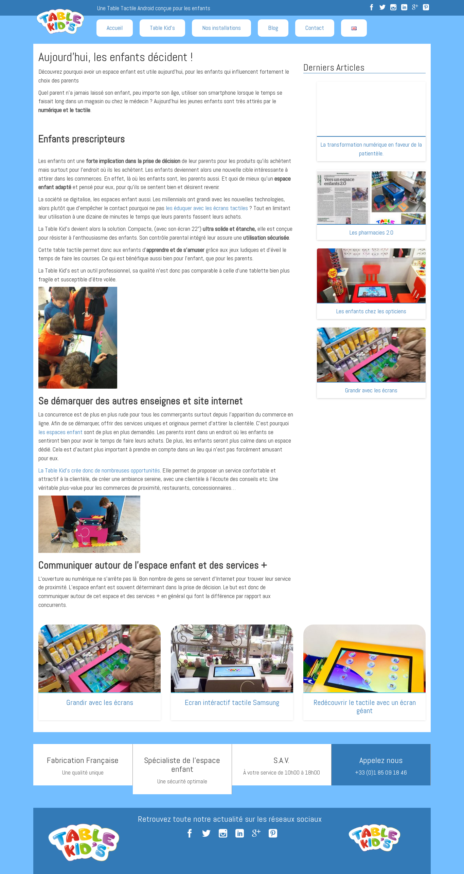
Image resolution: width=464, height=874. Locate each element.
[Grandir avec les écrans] (371, 370)
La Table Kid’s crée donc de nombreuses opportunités (99, 470)
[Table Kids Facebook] (372, 8)
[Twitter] (382, 8)
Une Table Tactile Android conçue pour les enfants (153, 8)
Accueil (115, 28)
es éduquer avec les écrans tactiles (207, 208)
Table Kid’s (162, 28)
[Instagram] (393, 8)
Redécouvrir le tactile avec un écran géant (365, 706)
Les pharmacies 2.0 (371, 232)
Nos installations (221, 28)
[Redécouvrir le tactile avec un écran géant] (364, 672)
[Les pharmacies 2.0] (371, 212)
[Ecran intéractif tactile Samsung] (232, 672)
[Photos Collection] (426, 8)
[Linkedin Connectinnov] (404, 8)
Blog (273, 28)
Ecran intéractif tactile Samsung (232, 702)
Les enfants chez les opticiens (371, 311)
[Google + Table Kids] (415, 8)
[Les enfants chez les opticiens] (371, 290)
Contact (314, 28)
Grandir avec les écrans (371, 390)
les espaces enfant (60, 432)
